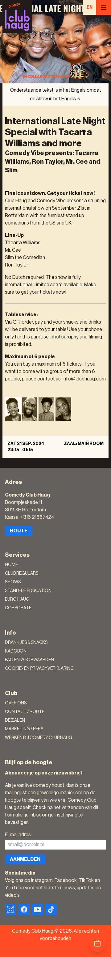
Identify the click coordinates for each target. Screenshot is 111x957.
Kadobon (16, 651)
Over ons (16, 703)
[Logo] (17, 16)
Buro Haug (17, 599)
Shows (13, 582)
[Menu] (103, 7)
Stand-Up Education (28, 591)
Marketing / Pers (24, 729)
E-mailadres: (18, 834)
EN (89, 7)
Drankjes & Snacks (26, 642)
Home (11, 565)
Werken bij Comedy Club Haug (38, 738)
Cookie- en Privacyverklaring (39, 668)
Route (18, 530)
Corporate (18, 608)
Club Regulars (21, 573)
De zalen (15, 720)
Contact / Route (24, 712)
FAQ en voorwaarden (29, 660)
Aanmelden (25, 859)
